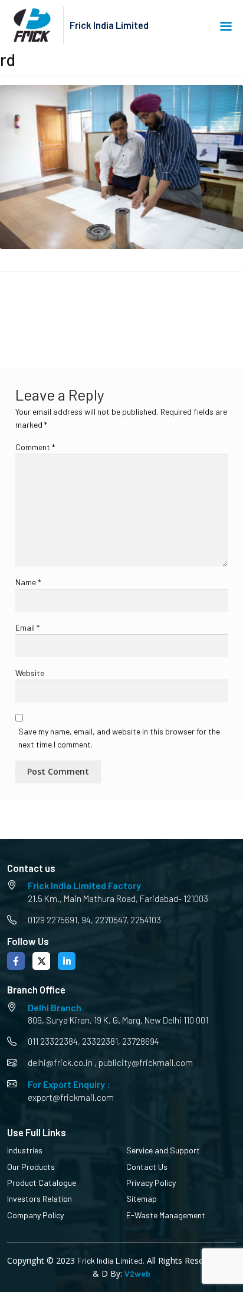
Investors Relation (39, 1198)
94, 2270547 (103, 919)
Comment (35, 447)
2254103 (145, 919)
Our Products (31, 1167)
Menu (228, 25)
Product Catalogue (41, 1183)
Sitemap (141, 1198)
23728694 (140, 1041)
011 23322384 (53, 1041)
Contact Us (147, 1167)
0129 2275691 (52, 919)
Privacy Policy (151, 1183)
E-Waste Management (165, 1215)
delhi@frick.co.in (60, 1062)
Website (29, 673)
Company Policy (35, 1215)
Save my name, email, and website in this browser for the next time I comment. (119, 737)
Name (28, 582)
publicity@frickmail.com (145, 1062)
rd (18, 312)
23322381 (100, 1041)
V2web (137, 1273)
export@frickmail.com (71, 1097)
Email (27, 627)
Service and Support (163, 1150)
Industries (24, 1150)
